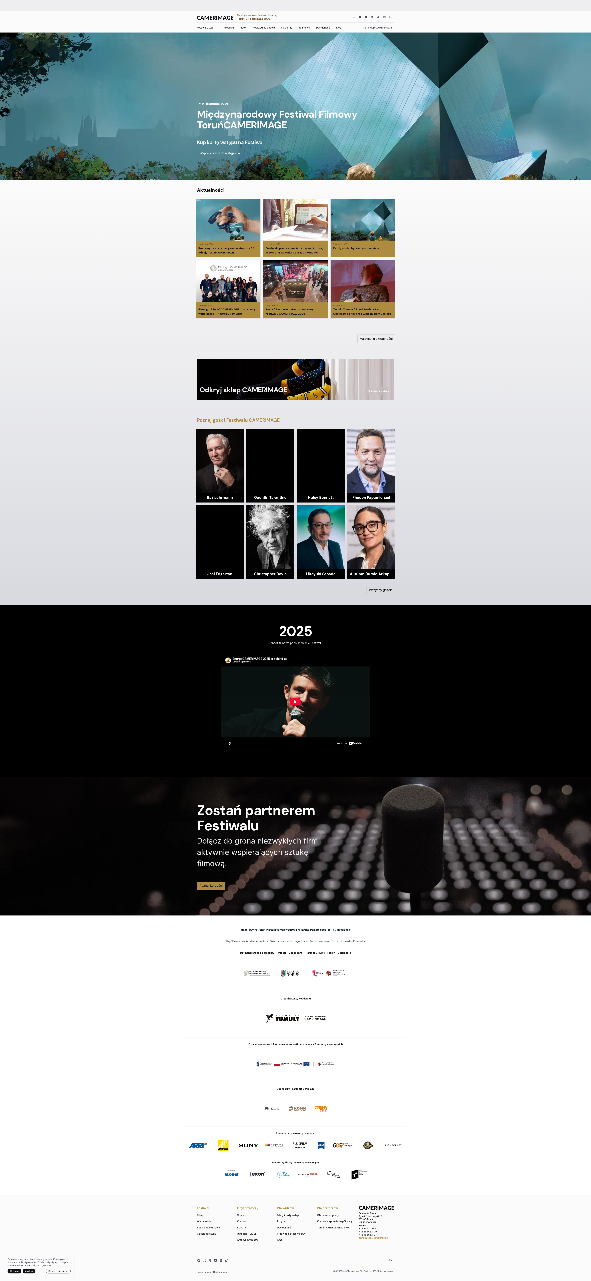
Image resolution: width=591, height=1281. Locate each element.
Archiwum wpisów (247, 1239)
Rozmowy (304, 27)
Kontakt (241, 1221)
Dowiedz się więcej (58, 1271)
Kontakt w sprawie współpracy (334, 1221)
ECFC (240, 1227)
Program (229, 27)
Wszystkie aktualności (376, 339)
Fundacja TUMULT (247, 1233)
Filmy (200, 1215)
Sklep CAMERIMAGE (380, 27)
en (390, 17)
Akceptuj (14, 1271)
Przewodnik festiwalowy (291, 1233)
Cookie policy (220, 1272)
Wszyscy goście (381, 590)
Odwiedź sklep (378, 391)
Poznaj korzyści (211, 885)
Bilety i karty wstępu (288, 1215)
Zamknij (29, 1271)
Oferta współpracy (328, 1215)
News (243, 27)
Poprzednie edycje (264, 27)
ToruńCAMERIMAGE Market (333, 1227)
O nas (240, 1215)
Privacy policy (204, 1272)
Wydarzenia (204, 1221)
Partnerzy (286, 27)
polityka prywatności (41, 1265)
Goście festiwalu (206, 1233)
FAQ (338, 27)
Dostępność (323, 27)
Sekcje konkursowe (208, 1227)
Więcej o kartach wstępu (218, 153)
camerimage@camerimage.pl (373, 1237)
